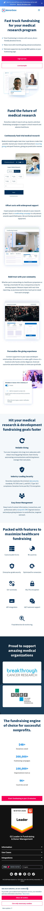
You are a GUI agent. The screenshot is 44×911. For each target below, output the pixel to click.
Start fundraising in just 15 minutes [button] (22, 798)
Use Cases (6, 852)
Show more (26, 894)
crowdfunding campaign (22, 213)
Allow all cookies (22, 898)
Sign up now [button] (22, 59)
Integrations (7, 858)
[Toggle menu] (39, 10)
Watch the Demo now (24, 4)
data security (33, 481)
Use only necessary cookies (22, 903)
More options (6, 908)
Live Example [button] (22, 65)
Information (7, 847)
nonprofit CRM (22, 510)
